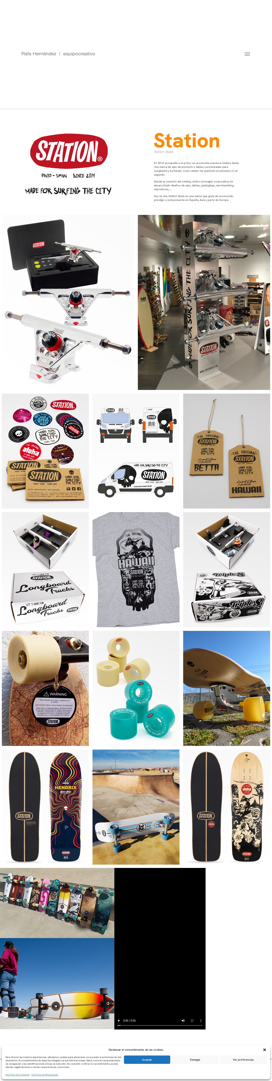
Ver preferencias (243, 1060)
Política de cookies (18, 1074)
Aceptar (147, 1060)
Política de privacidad (44, 1074)
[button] (264, 1050)
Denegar (195, 1060)
